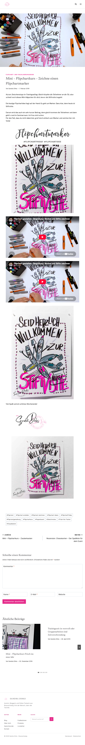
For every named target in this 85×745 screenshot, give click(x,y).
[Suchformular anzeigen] (76, 4)
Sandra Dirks (13, 88)
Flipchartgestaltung (14, 519)
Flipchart (10, 515)
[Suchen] (51, 719)
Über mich (7, 723)
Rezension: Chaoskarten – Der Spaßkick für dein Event (65, 538)
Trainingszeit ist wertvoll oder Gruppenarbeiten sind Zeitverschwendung (61, 632)
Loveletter (21, 726)
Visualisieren (11, 524)
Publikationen (22, 720)
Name (6, 594)
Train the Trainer (64, 519)
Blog (5, 720)
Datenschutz (77, 736)
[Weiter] (79, 647)
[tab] (38, 672)
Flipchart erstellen (22, 515)
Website (61, 594)
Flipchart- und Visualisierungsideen (20, 74)
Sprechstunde (8, 726)
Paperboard (39, 519)
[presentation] (21, 636)
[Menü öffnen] (81, 4)
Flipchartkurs (28, 519)
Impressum (68, 736)
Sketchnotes (51, 519)
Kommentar (8, 566)
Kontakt (6, 729)
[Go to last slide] (5, 647)
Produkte (21, 723)
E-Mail (34, 594)
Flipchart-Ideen (52, 515)
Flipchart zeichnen (38, 515)
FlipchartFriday (66, 515)
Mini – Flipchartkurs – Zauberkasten (17, 537)
